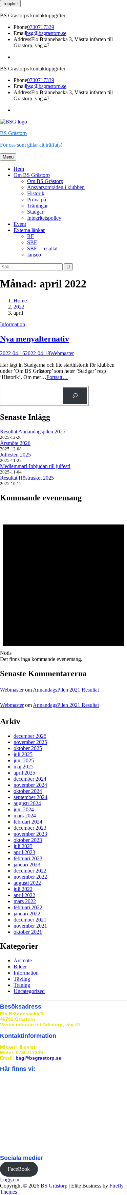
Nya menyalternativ (34, 338)
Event (20, 224)
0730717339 (40, 27)
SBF (32, 242)
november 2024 (30, 785)
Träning (22, 985)
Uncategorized (29, 991)
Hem (19, 169)
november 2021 (30, 926)
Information (12, 324)
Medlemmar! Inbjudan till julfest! (35, 466)
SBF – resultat (42, 248)
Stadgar (35, 212)
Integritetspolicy (44, 218)
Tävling (22, 979)
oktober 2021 (28, 932)
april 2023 (24, 852)
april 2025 (24, 773)
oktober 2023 (28, 840)
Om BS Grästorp (32, 175)
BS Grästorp (13, 133)
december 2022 (30, 871)
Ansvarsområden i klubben (56, 187)
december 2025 (30, 736)
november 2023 (30, 834)
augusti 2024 (27, 803)
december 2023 (30, 828)
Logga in (9, 1179)
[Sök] (75, 395)
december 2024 (30, 779)
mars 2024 (25, 815)
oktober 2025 (28, 748)
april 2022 (24, 895)
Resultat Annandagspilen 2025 (32, 431)
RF (30, 236)
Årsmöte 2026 (15, 443)
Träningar (37, 206)
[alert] (63, 586)
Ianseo (34, 255)
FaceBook (19, 1169)
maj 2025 (24, 766)
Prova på (36, 199)
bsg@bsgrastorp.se (46, 33)
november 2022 (30, 877)
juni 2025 (24, 760)
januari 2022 (27, 913)
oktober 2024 (28, 791)
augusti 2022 (27, 883)
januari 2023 (27, 864)
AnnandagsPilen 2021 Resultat (66, 690)
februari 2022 (28, 907)
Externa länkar (29, 230)
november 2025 (30, 742)
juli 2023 (23, 846)
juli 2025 (23, 754)
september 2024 (30, 797)
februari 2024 (28, 822)
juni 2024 (24, 809)
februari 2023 (28, 858)
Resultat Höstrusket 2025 (27, 478)
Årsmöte (23, 960)
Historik (35, 193)
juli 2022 (23, 889)
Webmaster (62, 353)
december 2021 (30, 920)
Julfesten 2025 (15, 455)
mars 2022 (25, 901)
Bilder (20, 966)
